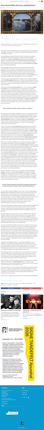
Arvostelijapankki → (25, 390)
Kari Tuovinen (3, 7)
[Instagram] (24, 397)
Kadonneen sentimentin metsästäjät (10, 310)
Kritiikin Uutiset (18, 283)
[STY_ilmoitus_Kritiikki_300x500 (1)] (17, 353)
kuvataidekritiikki (29, 283)
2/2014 (6, 283)
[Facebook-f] (22, 397)
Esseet (12, 7)
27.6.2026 (31, 318)
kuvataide (23, 283)
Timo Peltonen (3, 319)
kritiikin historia (11, 283)
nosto (34, 283)
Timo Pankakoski (25, 318)
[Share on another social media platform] (42, 288)
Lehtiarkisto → (24, 392)
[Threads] (26, 397)
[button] (41, 1)
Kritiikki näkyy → (25, 394)
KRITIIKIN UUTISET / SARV (19, 1)
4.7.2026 (8, 319)
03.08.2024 (8, 7)
